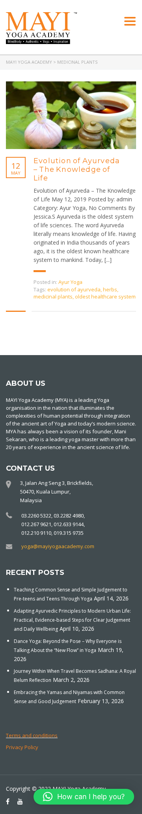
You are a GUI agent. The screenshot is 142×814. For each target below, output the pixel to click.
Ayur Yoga (70, 281)
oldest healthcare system (105, 296)
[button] (84, 797)
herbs (110, 289)
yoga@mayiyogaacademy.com (57, 546)
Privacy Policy (22, 747)
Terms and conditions (32, 735)
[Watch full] (71, 115)
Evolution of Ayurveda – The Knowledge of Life (77, 169)
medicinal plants (53, 296)
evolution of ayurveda (74, 289)
